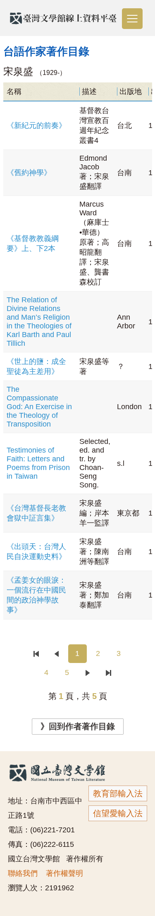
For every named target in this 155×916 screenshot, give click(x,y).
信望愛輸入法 (118, 813)
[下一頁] (89, 672)
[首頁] (36, 653)
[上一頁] (58, 653)
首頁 (36, 653)
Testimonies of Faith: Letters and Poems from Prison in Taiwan (38, 463)
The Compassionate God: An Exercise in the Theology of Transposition (39, 406)
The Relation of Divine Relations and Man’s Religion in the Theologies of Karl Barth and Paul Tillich (39, 321)
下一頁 (88, 672)
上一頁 (57, 653)
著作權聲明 (64, 873)
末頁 (108, 672)
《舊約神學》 (29, 173)
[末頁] (108, 672)
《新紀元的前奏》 (36, 125)
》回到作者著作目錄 (78, 726)
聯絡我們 (23, 873)
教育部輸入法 (118, 793)
